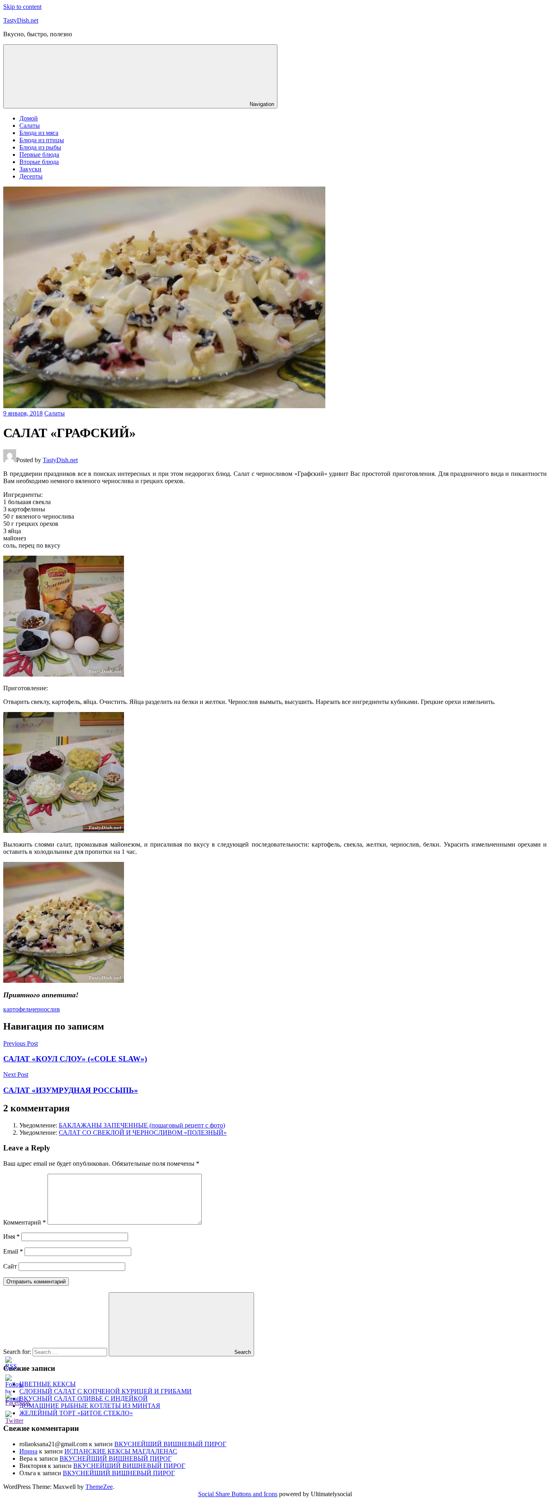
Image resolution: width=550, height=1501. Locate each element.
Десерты (31, 176)
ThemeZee (99, 1486)
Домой (28, 118)
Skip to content (22, 6)
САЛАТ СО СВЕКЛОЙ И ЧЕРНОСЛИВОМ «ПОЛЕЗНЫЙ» (143, 1132)
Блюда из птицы (41, 140)
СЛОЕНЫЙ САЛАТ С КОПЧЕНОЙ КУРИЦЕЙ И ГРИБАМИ (105, 1391)
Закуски (30, 169)
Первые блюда (39, 154)
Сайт (10, 1266)
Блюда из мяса (38, 132)
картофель (17, 1009)
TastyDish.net (20, 20)
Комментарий (24, 1222)
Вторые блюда (39, 161)
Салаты (29, 125)
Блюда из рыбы (40, 147)
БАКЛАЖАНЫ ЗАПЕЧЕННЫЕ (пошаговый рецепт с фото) (142, 1125)
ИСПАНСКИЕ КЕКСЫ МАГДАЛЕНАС (120, 1451)
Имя (11, 1236)
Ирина (28, 1451)
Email (13, 1251)
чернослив (45, 1009)
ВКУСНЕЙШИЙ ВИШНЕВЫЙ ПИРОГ (170, 1444)
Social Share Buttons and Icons (237, 1494)
